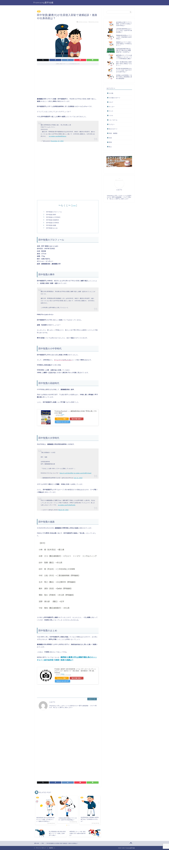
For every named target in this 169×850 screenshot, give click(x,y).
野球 (39, 11)
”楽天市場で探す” (76, 419)
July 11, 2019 (78, 478)
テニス (111, 111)
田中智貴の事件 (51, 214)
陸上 (110, 146)
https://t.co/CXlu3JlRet (66, 473)
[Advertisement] (68, 82)
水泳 (110, 138)
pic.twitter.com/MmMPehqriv (57, 136)
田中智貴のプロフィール (54, 212)
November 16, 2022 (57, 141)
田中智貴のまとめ (52, 228)
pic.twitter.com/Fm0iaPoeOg (66, 505)
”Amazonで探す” (61, 419)
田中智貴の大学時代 (52, 223)
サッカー (112, 106)
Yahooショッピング (62, 422)
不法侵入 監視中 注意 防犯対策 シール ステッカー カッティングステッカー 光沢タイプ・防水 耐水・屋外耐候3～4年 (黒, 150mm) (75, 670)
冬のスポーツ (113, 129)
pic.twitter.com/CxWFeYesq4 (82, 473)
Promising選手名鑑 (43, 2)
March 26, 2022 (63, 510)
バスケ (111, 115)
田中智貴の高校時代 (52, 220)
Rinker (62, 414)
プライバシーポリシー (41, 847)
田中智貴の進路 (51, 225)
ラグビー (112, 124)
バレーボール (113, 120)
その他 (111, 93)
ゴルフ (111, 102)
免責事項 (51, 847)
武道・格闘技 (113, 133)
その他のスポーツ (114, 97)
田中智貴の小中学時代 (53, 217)
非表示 (74, 205)
